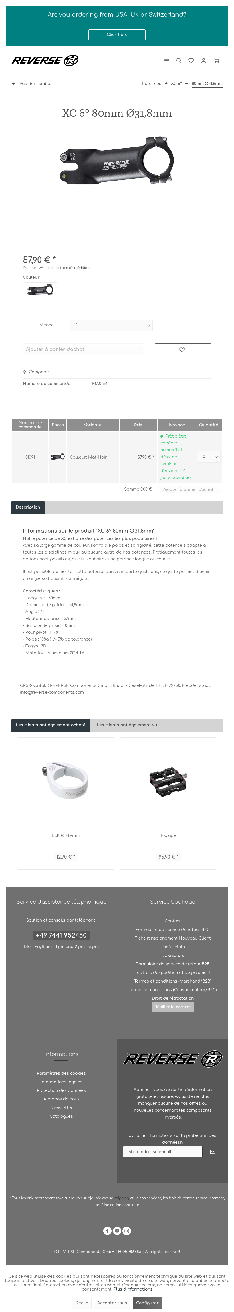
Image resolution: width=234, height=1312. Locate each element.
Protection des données (61, 1090)
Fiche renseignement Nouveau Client (173, 938)
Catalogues (61, 1116)
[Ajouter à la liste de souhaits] (183, 349)
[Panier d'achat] (216, 60)
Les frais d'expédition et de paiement (172, 973)
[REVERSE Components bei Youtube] (117, 1232)
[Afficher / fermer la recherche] (178, 60)
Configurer (147, 1303)
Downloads (173, 955)
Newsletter (61, 1108)
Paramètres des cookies (61, 1073)
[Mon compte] (203, 60)
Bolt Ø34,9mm (66, 835)
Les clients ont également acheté (51, 725)
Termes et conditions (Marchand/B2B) (172, 981)
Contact (173, 921)
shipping (122, 1198)
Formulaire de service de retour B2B (173, 964)
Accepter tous (112, 1303)
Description (28, 507)
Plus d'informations (133, 1289)
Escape (168, 835)
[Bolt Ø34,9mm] (65, 782)
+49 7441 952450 (61, 935)
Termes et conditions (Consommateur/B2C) (173, 990)
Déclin (81, 1303)
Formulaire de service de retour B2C (173, 930)
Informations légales (61, 1082)
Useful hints (172, 947)
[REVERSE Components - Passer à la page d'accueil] (44, 60)
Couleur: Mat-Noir (88, 457)
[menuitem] (166, 60)
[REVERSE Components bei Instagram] (126, 1232)
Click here (117, 35)
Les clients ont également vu (127, 725)
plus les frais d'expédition (68, 268)
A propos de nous (61, 1099)
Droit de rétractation (173, 998)
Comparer (38, 372)
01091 (30, 457)
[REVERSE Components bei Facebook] (107, 1232)
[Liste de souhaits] (191, 60)
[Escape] (168, 782)
